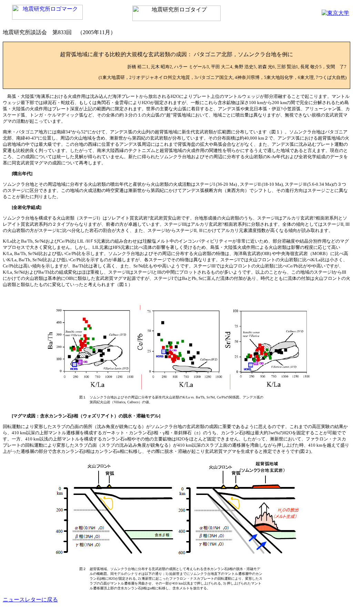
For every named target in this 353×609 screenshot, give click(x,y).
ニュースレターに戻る (30, 599)
